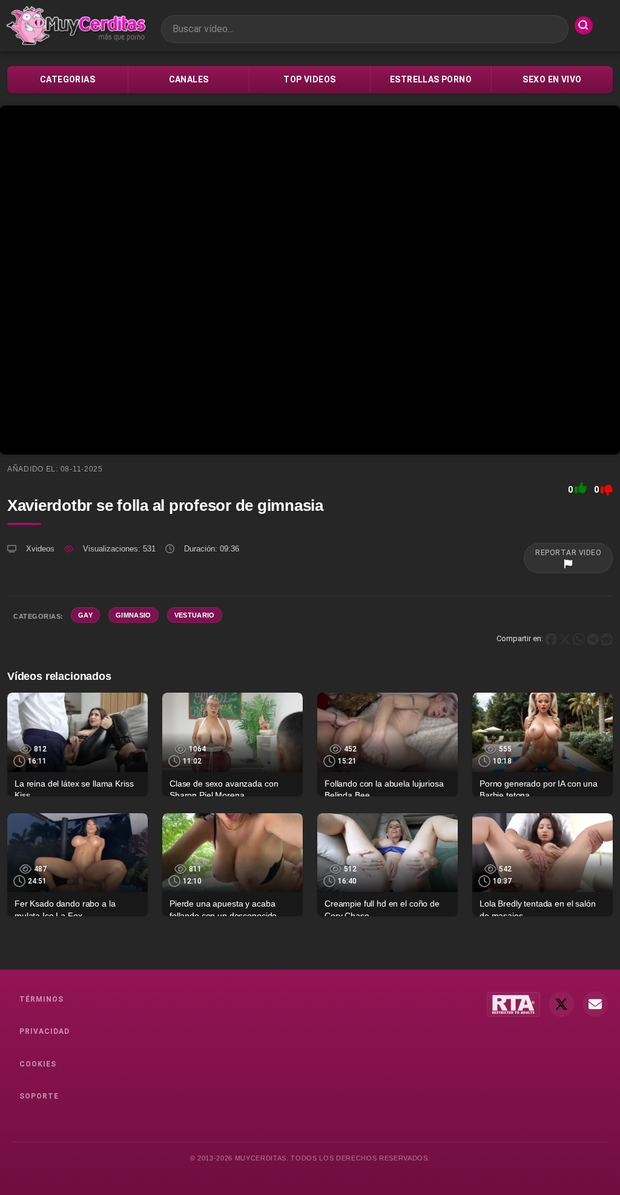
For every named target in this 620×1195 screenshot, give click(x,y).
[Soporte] (595, 1004)
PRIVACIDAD (44, 1031)
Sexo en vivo (552, 79)
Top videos (309, 79)
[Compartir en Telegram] (593, 638)
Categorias (67, 79)
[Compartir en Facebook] (551, 638)
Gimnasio (133, 615)
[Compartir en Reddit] (607, 638)
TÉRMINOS (41, 999)
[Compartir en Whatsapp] (579, 638)
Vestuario (194, 615)
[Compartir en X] (565, 638)
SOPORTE (39, 1096)
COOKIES (37, 1064)
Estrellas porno (431, 79)
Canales (189, 79)
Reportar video (568, 552)
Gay (85, 615)
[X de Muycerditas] (561, 1004)
